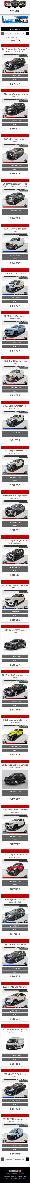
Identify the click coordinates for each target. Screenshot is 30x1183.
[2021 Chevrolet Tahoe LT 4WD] (15, 153)
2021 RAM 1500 (15, 496)
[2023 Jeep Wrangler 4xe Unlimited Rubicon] (15, 420)
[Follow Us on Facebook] (10, 1171)
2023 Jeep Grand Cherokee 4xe (15, 766)
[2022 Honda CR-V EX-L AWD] (15, 999)
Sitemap (12, 1176)
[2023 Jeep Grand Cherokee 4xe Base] (15, 824)
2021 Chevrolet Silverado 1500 (15, 185)
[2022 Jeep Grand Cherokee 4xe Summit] (15, 600)
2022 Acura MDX (15, 631)
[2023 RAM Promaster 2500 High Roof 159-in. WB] (15, 1044)
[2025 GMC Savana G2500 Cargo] (15, 243)
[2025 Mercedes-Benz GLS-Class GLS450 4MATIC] (15, 64)
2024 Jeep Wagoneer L (15, 317)
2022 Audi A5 (15, 676)
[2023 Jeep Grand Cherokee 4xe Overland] (15, 779)
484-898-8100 (16, 76)
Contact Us (15, 1173)
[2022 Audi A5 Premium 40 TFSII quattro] (15, 689)
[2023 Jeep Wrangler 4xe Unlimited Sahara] (15, 555)
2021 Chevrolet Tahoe (15, 140)
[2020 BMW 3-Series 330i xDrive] (15, 1088)
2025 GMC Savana (15, 230)
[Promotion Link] (15, 19)
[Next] (27, 33)
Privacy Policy (21, 1173)
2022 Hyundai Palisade (15, 900)
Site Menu (15, 11)
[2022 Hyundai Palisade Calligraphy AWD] (15, 914)
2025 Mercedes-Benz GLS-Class (15, 50)
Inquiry (15, 79)
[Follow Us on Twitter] (13, 1171)
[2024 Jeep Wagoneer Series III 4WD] (15, 108)
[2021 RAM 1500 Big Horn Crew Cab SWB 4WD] (15, 510)
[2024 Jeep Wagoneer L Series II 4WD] (15, 330)
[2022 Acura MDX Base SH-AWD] (15, 645)
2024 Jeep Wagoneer (15, 95)
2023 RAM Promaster (15, 1030)
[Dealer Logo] (15, 4)
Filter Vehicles (15, 29)
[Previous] (2, 33)
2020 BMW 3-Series (15, 1075)
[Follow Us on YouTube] (16, 1171)
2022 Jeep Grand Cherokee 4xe (15, 586)
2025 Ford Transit (15, 273)
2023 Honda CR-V (15, 944)
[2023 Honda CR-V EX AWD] (15, 956)
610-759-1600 (15, 255)
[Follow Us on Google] (19, 1171)
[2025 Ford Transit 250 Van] (15, 286)
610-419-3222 (15, 1179)
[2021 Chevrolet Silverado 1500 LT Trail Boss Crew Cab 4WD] (15, 198)
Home (7, 1173)
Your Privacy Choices (19, 1176)
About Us (11, 1173)
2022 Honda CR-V (15, 987)
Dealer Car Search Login (15, 1174)
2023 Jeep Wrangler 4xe (15, 407)
